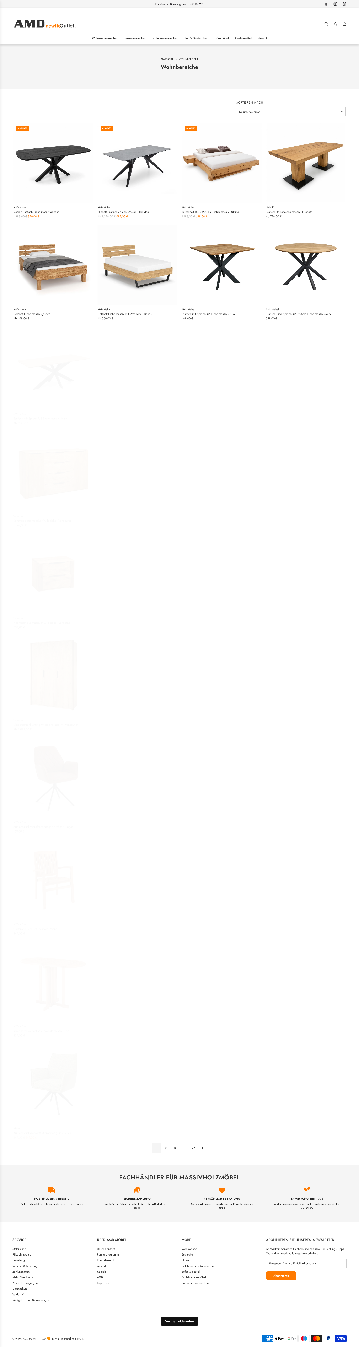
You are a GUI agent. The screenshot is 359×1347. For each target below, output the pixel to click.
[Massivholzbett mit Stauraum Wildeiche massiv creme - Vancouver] (306, 469)
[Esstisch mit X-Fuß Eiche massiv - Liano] (222, 367)
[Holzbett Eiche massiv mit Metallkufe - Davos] (137, 265)
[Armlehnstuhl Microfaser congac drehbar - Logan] (53, 775)
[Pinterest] (344, 4)
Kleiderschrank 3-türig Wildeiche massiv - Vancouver (45, 722)
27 (193, 1148)
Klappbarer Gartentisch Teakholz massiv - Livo (41, 1028)
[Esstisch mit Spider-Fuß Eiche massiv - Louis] (137, 367)
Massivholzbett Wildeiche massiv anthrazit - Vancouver (215, 518)
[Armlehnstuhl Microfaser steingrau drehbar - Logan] (306, 673)
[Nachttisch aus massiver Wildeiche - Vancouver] (53, 571)
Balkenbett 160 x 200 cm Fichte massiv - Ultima (210, 212)
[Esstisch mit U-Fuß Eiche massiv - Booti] (306, 367)
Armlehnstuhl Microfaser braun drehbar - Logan (126, 824)
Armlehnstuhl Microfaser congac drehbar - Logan (43, 824)
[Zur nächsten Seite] (202, 1148)
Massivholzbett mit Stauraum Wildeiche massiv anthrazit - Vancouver (216, 620)
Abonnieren (281, 1276)
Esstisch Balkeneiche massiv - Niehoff (289, 212)
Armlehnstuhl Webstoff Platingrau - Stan (206, 1130)
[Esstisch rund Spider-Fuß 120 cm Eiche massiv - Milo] (306, 265)
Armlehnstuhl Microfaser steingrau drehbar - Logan (297, 722)
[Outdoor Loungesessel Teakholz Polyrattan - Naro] (222, 877)
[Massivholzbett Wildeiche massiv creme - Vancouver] (137, 469)
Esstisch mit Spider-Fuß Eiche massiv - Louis (124, 416)
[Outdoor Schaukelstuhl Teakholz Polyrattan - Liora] (137, 877)
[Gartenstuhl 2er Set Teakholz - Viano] (53, 877)
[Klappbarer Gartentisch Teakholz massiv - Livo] (53, 979)
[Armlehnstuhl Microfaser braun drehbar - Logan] (137, 775)
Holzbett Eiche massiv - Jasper (31, 314)
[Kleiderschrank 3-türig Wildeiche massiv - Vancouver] (53, 673)
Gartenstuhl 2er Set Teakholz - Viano (35, 926)
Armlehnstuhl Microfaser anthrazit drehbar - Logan (212, 824)
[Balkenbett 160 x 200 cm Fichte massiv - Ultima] (222, 163)
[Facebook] (326, 4)
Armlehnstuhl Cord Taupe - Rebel (286, 1028)
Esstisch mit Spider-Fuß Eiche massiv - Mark (40, 416)
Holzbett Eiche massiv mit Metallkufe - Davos (124, 314)
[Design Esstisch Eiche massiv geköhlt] (53, 163)
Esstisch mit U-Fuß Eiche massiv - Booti (290, 416)
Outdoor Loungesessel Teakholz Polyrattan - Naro (212, 926)
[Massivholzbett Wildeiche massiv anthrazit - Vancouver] (222, 469)
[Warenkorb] (344, 23)
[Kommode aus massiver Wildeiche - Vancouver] (53, 469)
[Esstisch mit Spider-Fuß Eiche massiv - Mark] (53, 367)
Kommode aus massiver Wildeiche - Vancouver (42, 518)
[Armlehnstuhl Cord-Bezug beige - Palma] (137, 1081)
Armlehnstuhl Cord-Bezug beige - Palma (121, 1130)
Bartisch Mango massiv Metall (284, 1130)
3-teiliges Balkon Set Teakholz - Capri (204, 1028)
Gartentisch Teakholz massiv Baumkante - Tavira (126, 1028)
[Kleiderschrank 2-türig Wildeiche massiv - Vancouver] (137, 673)
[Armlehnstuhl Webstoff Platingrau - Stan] (222, 1081)
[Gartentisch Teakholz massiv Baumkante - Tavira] (137, 979)
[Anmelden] (335, 23)
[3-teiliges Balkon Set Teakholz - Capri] (222, 979)
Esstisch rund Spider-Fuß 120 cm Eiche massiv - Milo (298, 314)
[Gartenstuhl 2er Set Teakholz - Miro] (306, 775)
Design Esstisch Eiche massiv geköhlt (36, 212)
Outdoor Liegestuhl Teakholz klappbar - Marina (294, 926)
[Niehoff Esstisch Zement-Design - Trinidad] (137, 163)
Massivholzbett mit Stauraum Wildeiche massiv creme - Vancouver (299, 518)
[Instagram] (335, 4)
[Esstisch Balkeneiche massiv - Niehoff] (306, 163)
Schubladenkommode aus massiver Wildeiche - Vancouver (133, 620)
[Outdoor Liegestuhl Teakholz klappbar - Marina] (306, 877)
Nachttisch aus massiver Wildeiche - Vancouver (42, 620)
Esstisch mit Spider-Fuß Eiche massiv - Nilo (208, 314)
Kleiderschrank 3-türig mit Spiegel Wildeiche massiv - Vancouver (305, 620)
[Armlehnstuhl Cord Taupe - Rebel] (306, 979)
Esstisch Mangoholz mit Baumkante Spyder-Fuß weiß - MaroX (219, 722)
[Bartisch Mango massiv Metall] (306, 1081)
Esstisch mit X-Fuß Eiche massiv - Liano (205, 416)
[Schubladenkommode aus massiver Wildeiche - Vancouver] (137, 571)
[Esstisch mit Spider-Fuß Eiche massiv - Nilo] (222, 265)
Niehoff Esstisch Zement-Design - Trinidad (123, 212)
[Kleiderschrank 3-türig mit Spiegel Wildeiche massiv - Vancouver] (306, 571)
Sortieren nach (249, 102)
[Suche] (326, 23)
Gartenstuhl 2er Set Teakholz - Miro (287, 824)
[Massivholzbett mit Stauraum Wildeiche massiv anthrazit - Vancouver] (222, 571)
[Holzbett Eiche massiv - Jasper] (53, 265)
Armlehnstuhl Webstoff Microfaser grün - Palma (42, 1130)
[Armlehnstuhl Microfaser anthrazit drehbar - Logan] (222, 775)
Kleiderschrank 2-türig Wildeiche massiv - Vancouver (129, 722)
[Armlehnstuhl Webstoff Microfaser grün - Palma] (53, 1081)
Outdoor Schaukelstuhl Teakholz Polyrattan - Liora (127, 926)
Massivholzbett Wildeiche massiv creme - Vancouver (129, 518)
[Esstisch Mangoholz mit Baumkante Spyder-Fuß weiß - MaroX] (222, 673)
